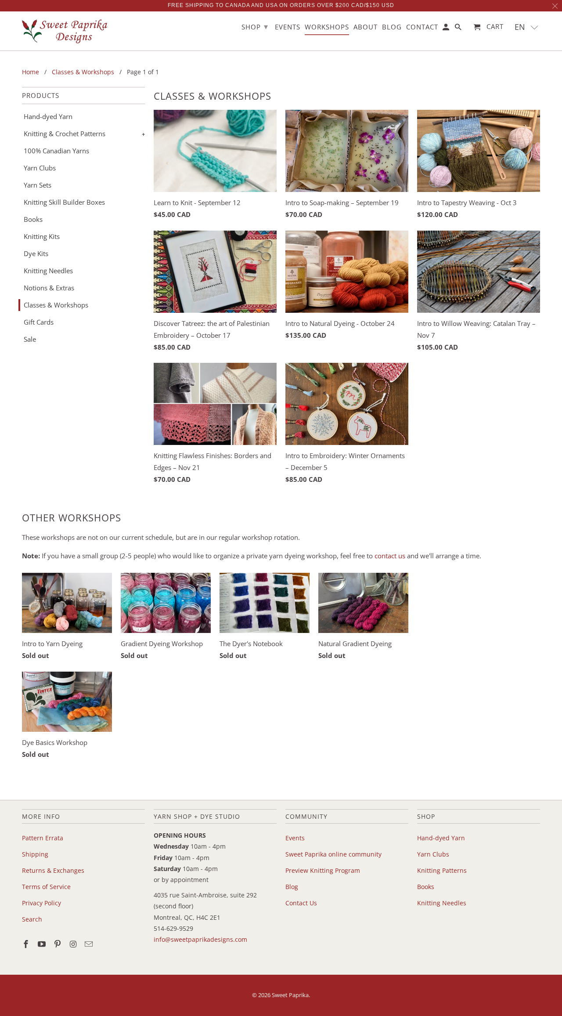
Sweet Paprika (290, 995)
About (365, 27)
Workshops (327, 27)
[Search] (459, 28)
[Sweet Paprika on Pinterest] (58, 944)
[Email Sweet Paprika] (89, 944)
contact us (390, 555)
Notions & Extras (49, 287)
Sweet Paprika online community (333, 854)
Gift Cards (39, 322)
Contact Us (301, 903)
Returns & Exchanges (53, 870)
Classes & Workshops (56, 304)
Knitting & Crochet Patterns (64, 133)
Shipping (35, 854)
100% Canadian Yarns (56, 150)
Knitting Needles (48, 270)
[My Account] (446, 28)
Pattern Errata (42, 838)
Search (32, 919)
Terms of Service (46, 886)
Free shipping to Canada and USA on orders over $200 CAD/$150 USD (281, 5)
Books (33, 219)
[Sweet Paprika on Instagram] (74, 944)
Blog (291, 886)
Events (295, 838)
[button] (526, 27)
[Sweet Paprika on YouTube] (42, 944)
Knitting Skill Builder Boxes (64, 202)
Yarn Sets (37, 185)
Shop (254, 26)
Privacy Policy (41, 903)
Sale (30, 339)
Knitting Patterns (442, 870)
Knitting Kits (42, 236)
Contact (422, 27)
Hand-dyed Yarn (48, 116)
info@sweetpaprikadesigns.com (200, 939)
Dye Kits (36, 253)
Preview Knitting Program (322, 870)
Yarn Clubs (40, 167)
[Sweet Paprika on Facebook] (27, 944)
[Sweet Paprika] (66, 31)
